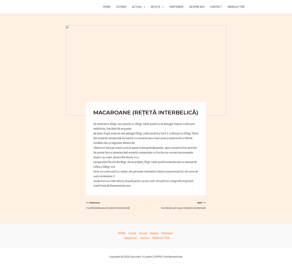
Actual (137, 7)
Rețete (155, 7)
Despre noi (196, 7)
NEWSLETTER (236, 7)
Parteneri (176, 7)
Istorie (121, 7)
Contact (216, 7)
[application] (143, 7)
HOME (107, 7)
